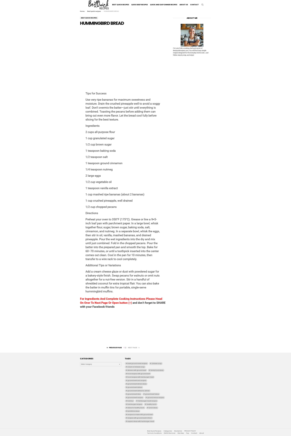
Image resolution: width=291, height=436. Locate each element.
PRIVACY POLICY (190, 431)
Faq (187, 433)
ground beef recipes (135, 397)
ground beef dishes (135, 387)
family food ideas (157, 370)
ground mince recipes (155, 397)
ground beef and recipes (137, 380)
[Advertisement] (123, 44)
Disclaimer (178, 431)
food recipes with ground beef (139, 374)
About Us (183, 5)
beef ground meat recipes (137, 363)
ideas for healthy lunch (136, 408)
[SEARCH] (202, 4)
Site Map (181, 433)
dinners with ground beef (137, 370)
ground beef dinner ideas (137, 384)
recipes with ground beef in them (140, 418)
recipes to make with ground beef (140, 414)
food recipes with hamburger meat (141, 377)
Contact (194, 5)
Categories (168, 431)
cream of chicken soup (136, 367)
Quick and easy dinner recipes (163, 5)
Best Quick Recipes (120, 5)
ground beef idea (134, 394)
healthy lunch (151, 404)
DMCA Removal (169, 433)
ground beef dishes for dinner (139, 391)
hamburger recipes (135, 404)
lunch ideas (153, 408)
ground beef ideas (152, 394)
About (201, 433)
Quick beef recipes (139, 5)
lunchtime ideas (133, 411)
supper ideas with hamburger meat (141, 421)
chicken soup (157, 363)
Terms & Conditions (154, 433)
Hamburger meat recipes (147, 401)
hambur (130, 401)
